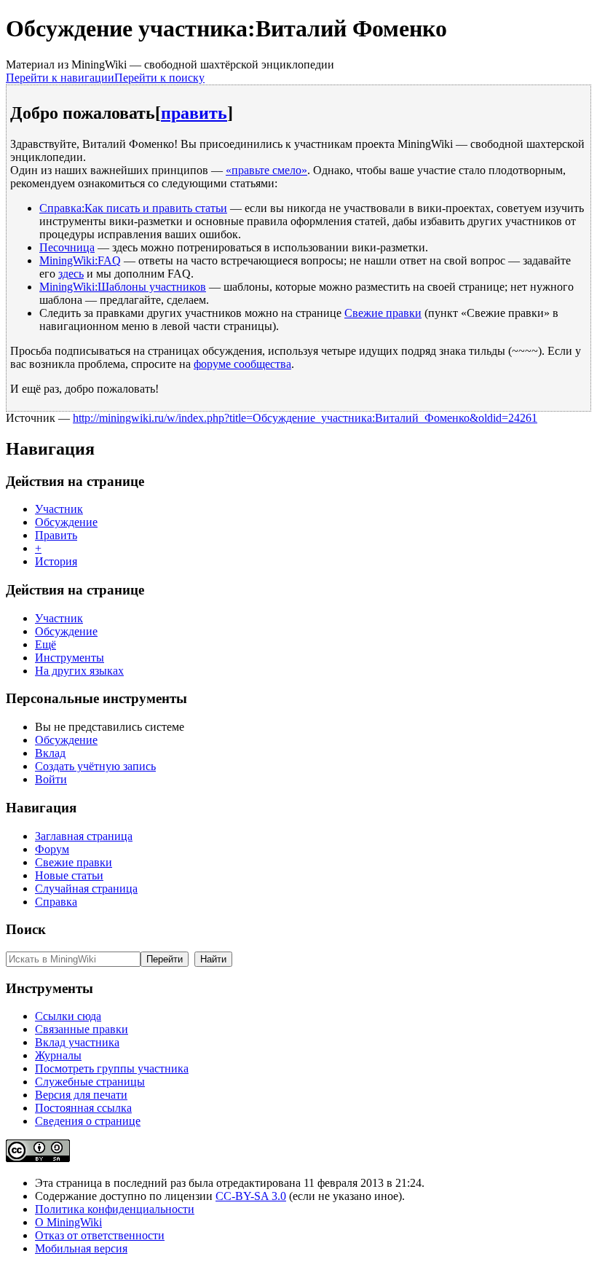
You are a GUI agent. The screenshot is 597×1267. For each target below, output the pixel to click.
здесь (71, 273)
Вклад (50, 753)
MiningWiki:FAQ (80, 260)
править (194, 112)
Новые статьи (69, 875)
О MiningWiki (68, 1222)
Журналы (58, 1055)
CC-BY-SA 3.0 (251, 1196)
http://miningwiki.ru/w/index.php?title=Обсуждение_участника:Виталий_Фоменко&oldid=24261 (305, 418)
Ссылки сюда (68, 1016)
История (56, 561)
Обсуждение (66, 522)
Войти (51, 779)
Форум (52, 849)
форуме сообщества (242, 364)
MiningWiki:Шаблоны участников (122, 287)
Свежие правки (383, 313)
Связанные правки (81, 1029)
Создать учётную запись (95, 766)
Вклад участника (77, 1042)
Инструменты (69, 657)
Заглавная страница (84, 836)
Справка (56, 901)
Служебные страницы (90, 1081)
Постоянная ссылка (83, 1108)
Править (56, 535)
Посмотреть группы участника (112, 1068)
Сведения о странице (88, 1121)
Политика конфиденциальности (114, 1209)
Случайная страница (86, 888)
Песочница (67, 247)
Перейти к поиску (159, 77)
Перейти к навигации (60, 77)
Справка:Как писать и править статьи (133, 208)
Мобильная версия (81, 1248)
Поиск (26, 929)
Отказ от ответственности (100, 1235)
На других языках (79, 670)
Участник (59, 509)
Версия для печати (81, 1094)
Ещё (45, 644)
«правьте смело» (266, 170)
